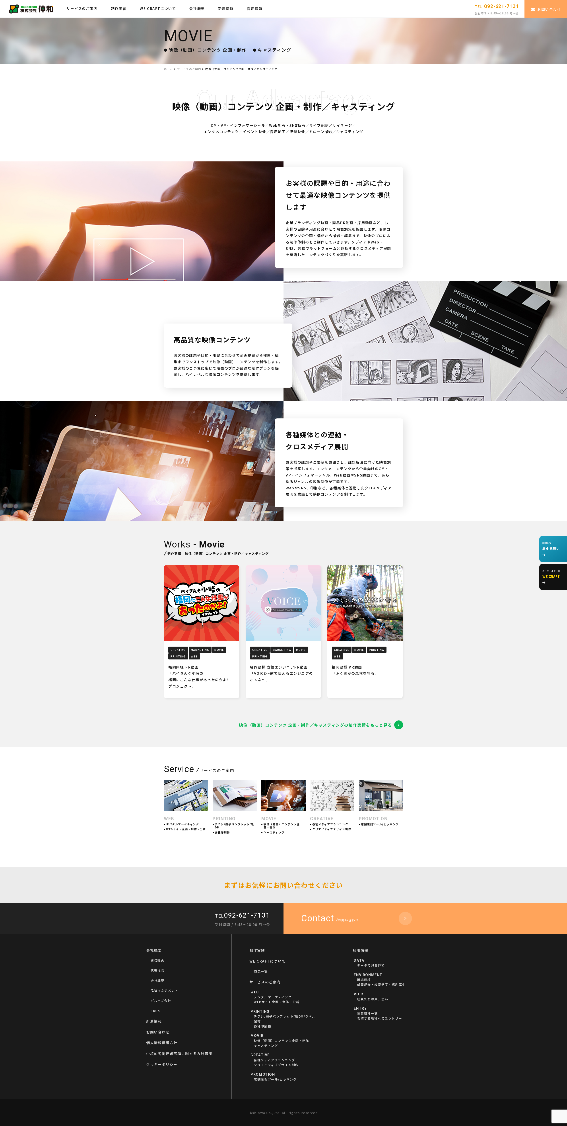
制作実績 (118, 8)
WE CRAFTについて (158, 8)
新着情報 (226, 8)
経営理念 (157, 960)
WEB (194, 656)
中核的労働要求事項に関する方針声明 (179, 1053)
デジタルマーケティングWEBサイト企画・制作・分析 (276, 997)
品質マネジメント (164, 990)
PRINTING (178, 656)
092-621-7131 (497, 6)
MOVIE (219, 649)
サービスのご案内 (82, 8)
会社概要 (197, 8)
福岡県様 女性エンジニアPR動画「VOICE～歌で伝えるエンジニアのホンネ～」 (281, 673)
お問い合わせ (549, 9)
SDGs (155, 1010)
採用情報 (254, 8)
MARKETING (200, 649)
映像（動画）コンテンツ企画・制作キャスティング (281, 1041)
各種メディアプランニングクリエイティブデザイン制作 (276, 1060)
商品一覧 (261, 971)
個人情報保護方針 (161, 1042)
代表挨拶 (157, 970)
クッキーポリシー (161, 1064)
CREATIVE (178, 649)
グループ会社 (161, 1000)
